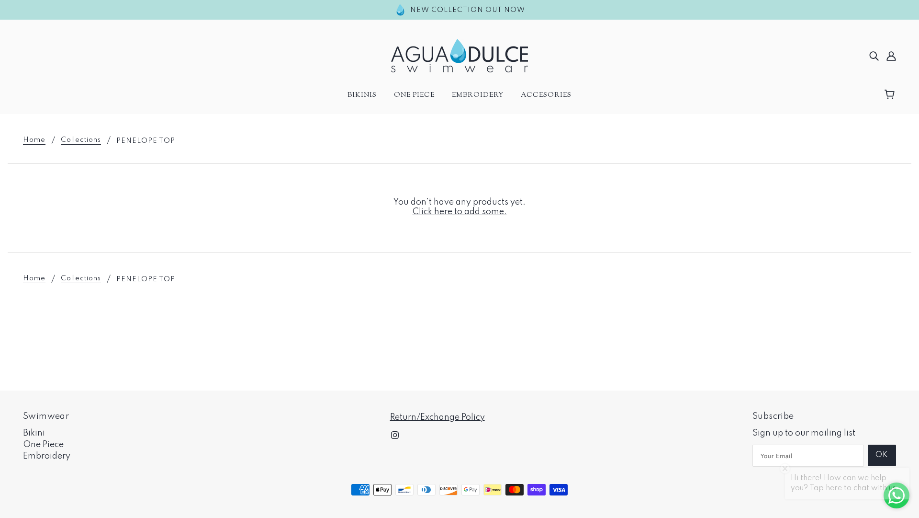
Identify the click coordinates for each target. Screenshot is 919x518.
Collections (81, 140)
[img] (874, 55)
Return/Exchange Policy (437, 417)
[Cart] (891, 95)
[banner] (459, 55)
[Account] (891, 55)
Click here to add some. (460, 211)
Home (34, 140)
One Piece (43, 444)
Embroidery (46, 456)
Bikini (34, 433)
